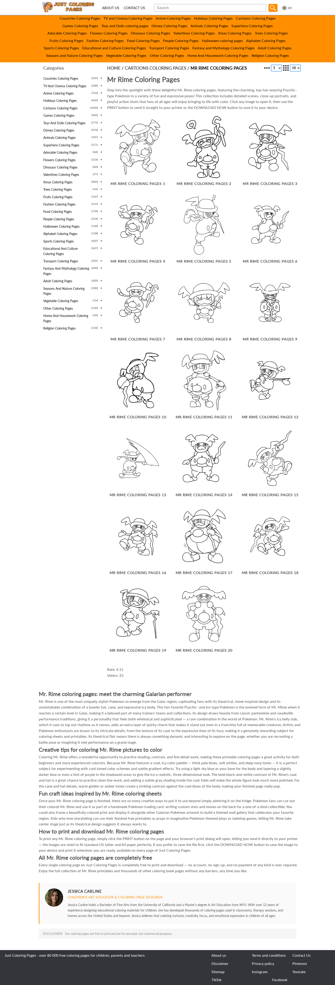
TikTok (216, 979)
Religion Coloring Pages (270, 55)
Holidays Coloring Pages (213, 18)
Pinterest (299, 963)
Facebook (279, 979)
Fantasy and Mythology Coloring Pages (223, 48)
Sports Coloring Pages (61, 48)
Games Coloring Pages (80, 26)
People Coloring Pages (181, 40)
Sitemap (217, 971)
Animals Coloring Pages (209, 26)
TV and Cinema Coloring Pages (127, 18)
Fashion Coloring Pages (105, 40)
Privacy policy (263, 963)
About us (218, 955)
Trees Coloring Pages (271, 33)
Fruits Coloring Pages (66, 40)
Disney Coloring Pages (169, 26)
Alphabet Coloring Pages (266, 40)
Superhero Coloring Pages (252, 26)
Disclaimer (219, 963)
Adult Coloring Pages (274, 48)
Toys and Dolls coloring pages (124, 26)
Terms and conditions (269, 955)
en (290, 8)
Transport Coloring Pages (169, 48)
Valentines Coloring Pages (194, 33)
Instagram (260, 971)
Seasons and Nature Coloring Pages (74, 55)
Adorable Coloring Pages (67, 33)
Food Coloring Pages (143, 40)
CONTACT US (134, 8)
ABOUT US (110, 8)
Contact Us (301, 955)
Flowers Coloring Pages (109, 33)
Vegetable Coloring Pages (126, 55)
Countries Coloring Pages (80, 18)
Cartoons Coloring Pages (256, 18)
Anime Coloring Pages (173, 18)
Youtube (299, 971)
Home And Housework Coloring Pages (217, 55)
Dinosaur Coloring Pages (150, 33)
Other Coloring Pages (167, 55)
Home (114, 68)
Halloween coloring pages (222, 40)
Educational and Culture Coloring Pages (114, 48)
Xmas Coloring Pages (235, 33)
